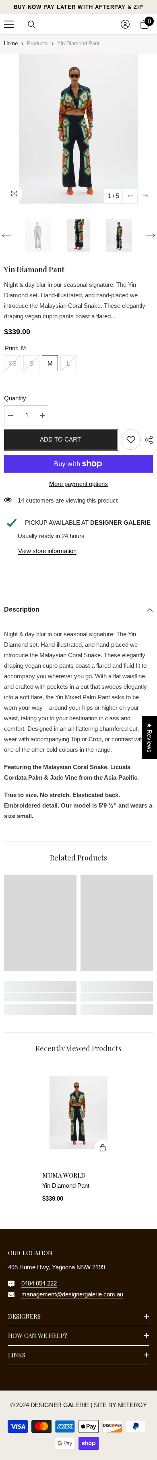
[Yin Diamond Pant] (78, 1112)
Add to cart (62, 439)
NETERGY (132, 1404)
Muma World (64, 1175)
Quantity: (16, 398)
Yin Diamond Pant (65, 1185)
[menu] (9, 24)
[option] (78, 129)
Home (11, 43)
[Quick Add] (103, 1148)
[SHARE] (147, 440)
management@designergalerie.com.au (72, 1294)
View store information (47, 550)
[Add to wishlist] (131, 439)
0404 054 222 (39, 1283)
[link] (40, 997)
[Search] (32, 24)
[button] (130, 196)
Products (37, 43)
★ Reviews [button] (149, 738)
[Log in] (125, 24)
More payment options (78, 483)
